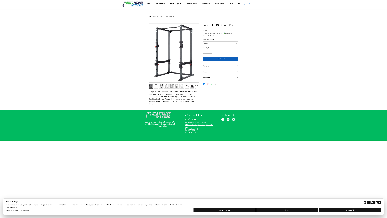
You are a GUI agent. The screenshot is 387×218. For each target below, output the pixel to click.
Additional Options (209, 39)
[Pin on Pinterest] (208, 84)
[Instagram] (222, 119)
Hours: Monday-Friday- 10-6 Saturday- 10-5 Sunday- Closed (192, 129)
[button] (247, 4)
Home (151, 16)
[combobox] (220, 43)
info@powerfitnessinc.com (195, 122)
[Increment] (210, 51)
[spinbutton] (207, 51)
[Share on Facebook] (204, 84)
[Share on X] (215, 84)
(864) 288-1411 (191, 119)
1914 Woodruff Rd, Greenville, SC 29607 (199, 125)
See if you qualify (208, 35)
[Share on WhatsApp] (211, 84)
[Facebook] (228, 119)
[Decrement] (204, 51)
